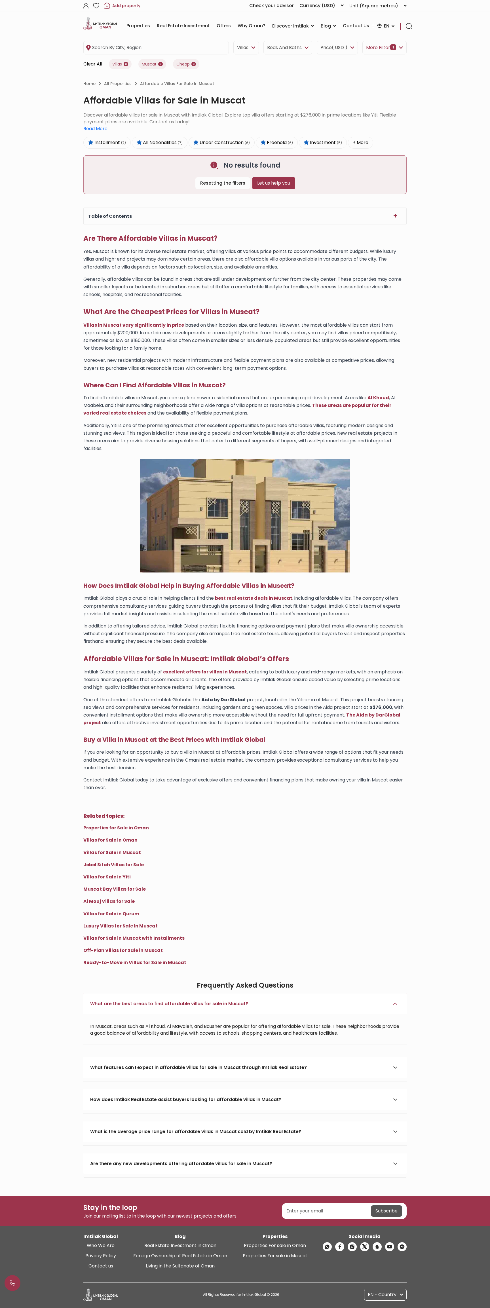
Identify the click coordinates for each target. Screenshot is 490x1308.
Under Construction (224, 142)
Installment (109, 142)
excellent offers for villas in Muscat (205, 672)
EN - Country (382, 1294)
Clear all (92, 64)
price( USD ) (333, 47)
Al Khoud (378, 397)
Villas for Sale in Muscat (112, 852)
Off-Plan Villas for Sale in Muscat (123, 950)
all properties (118, 83)
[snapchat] (377, 1246)
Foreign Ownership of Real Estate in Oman (180, 1255)
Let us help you (273, 183)
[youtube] (389, 1246)
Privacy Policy (100, 1255)
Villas (242, 47)
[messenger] (402, 1246)
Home (89, 83)
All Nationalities (162, 142)
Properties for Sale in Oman (116, 828)
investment (325, 142)
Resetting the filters (222, 183)
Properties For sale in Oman (275, 1245)
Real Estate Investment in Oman (180, 1245)
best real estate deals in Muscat (253, 598)
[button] (245, 1004)
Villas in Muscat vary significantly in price (133, 325)
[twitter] (364, 1246)
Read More (95, 128)
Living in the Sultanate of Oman (180, 1266)
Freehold (279, 142)
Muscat (149, 64)
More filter (380, 47)
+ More (360, 142)
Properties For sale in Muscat (275, 1255)
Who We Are (101, 1245)
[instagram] (352, 1246)
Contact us (100, 1266)
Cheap (183, 64)
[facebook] (339, 1246)
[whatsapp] (327, 1246)
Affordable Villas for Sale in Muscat (177, 83)
